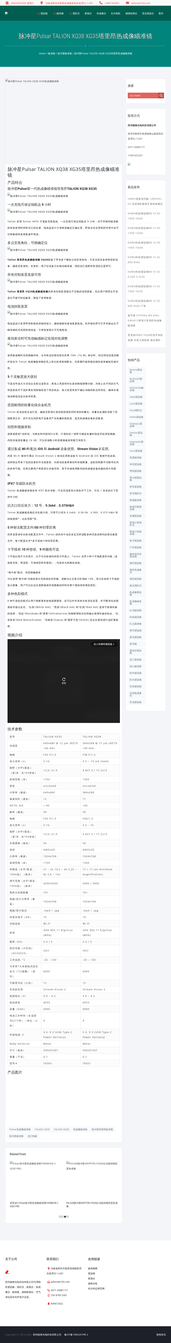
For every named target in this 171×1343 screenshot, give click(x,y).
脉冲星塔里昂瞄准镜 (102, 1129)
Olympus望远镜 (136, 425)
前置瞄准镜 (135, 457)
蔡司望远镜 (135, 630)
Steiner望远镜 (136, 434)
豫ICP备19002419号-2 (76, 1334)
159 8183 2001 (59, 1295)
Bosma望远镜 (136, 371)
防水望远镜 (135, 679)
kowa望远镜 (136, 396)
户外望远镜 (135, 547)
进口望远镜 (135, 659)
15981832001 (135, 155)
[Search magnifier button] (161, 95)
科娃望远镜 (135, 617)
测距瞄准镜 (135, 578)
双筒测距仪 (135, 493)
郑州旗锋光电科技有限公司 (47, 1334)
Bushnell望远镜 (136, 380)
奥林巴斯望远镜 (135, 508)
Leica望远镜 (136, 403)
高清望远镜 (135, 702)
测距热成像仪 (135, 571)
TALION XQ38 (61, 1129)
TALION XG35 (42, 1129)
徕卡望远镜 (135, 540)
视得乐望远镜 (135, 651)
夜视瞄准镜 (135, 500)
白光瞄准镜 (135, 610)
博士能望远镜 (135, 479)
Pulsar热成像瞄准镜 (20, 1129)
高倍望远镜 (135, 686)
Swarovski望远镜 (136, 443)
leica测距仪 (136, 410)
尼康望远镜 (135, 515)
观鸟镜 (133, 643)
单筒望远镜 (135, 464)
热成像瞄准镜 (80, 1129)
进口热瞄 (32, 1136)
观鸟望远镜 (135, 637)
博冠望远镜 (135, 470)
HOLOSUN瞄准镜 (136, 389)
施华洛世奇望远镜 (135, 555)
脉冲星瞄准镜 (16, 1136)
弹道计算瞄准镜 (135, 532)
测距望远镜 (135, 563)
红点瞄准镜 (135, 623)
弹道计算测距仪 (135, 523)
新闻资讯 (161, 1334)
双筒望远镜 (135, 486)
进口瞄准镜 (135, 666)
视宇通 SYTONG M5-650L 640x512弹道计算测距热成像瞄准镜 (145, 320)
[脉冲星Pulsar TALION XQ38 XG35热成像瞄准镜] (26, 1083)
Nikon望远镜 (136, 417)
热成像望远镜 (135, 593)
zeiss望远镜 (136, 450)
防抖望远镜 (135, 673)
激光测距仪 (135, 585)
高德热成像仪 (135, 694)
